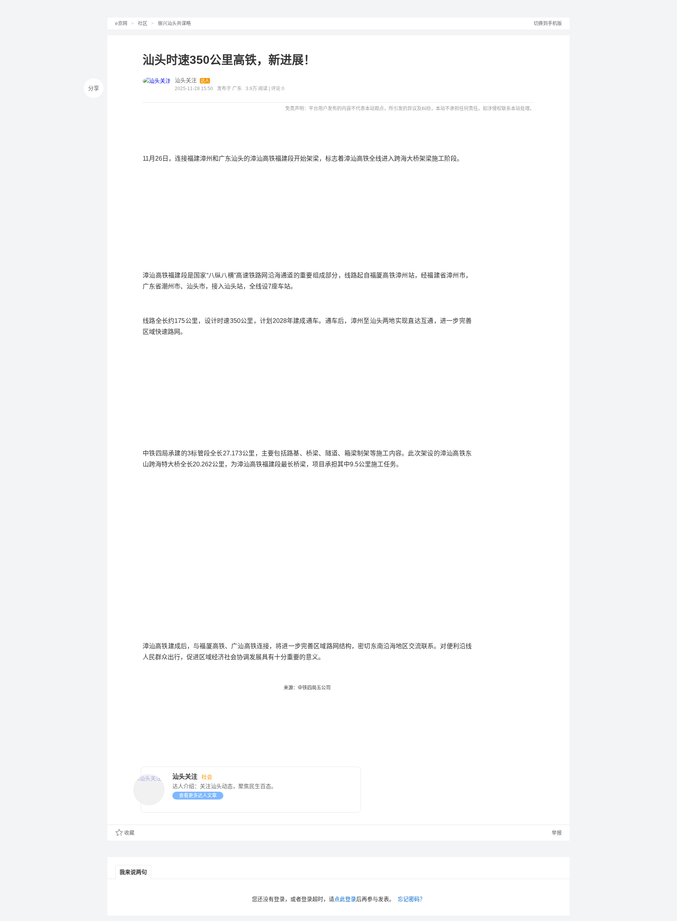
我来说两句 (133, 872)
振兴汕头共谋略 (174, 23)
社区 (142, 23)
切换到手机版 (548, 23)
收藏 (129, 833)
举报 (556, 833)
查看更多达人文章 (198, 795)
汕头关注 (186, 80)
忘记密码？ (411, 899)
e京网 (121, 23)
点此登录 (345, 899)
